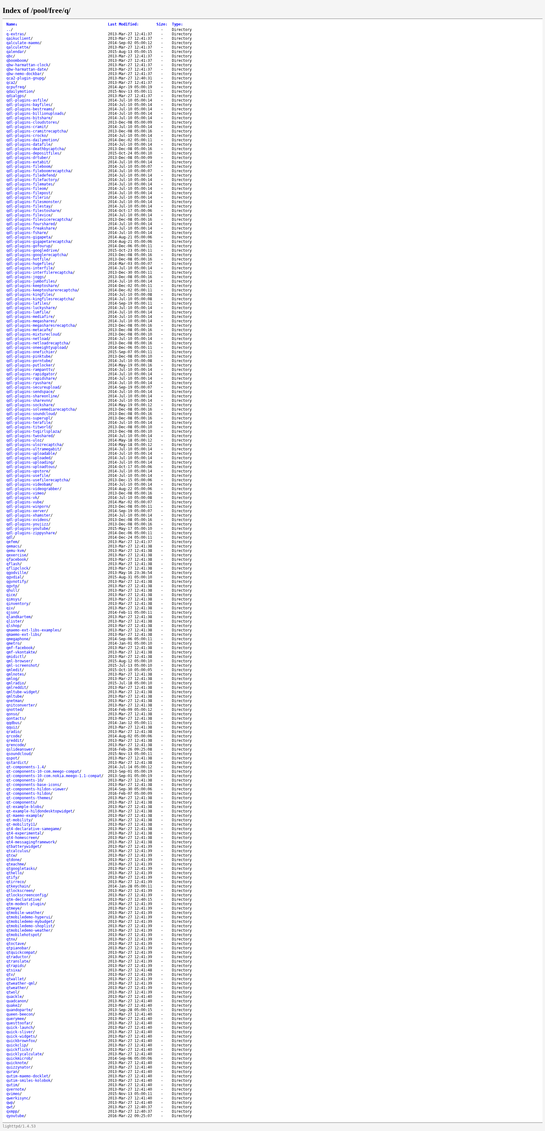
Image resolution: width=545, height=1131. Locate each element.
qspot (11, 758)
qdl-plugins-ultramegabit (32, 449)
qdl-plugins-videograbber (32, 489)
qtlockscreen (19, 890)
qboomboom (16, 60)
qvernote (15, 1089)
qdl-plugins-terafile (28, 422)
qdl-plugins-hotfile (27, 259)
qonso (11, 714)
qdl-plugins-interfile (29, 268)
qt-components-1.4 (25, 767)
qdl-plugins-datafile (28, 144)
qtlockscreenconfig (26, 895)
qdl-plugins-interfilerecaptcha (39, 272)
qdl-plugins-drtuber (27, 157)
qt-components (20, 802)
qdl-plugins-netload (27, 339)
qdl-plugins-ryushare (28, 383)
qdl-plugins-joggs (25, 277)
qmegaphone (17, 639)
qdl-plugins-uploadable (30, 453)
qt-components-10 (24, 780)
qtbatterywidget (22, 846)
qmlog (11, 679)
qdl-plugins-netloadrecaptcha (37, 343)
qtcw (10, 855)
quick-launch (19, 1027)
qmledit (14, 670)
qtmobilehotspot (22, 935)
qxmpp (11, 1111)
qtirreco (15, 882)
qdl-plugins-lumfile (27, 312)
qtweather (16, 988)
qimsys (13, 599)
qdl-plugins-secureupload (32, 387)
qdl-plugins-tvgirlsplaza (32, 431)
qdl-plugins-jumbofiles (30, 281)
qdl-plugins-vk (21, 497)
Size (161, 24)
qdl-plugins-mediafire (29, 316)
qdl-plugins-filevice (28, 215)
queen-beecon (19, 1014)
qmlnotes (15, 674)
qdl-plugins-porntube (28, 361)
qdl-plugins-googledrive (31, 250)
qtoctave (15, 943)
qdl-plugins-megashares (30, 321)
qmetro (13, 643)
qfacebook (16, 559)
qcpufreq (15, 87)
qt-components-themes (28, 798)
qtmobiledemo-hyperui (28, 917)
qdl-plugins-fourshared (30, 224)
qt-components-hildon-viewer (36, 789)
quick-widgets (20, 1036)
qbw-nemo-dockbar (24, 74)
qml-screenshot (21, 665)
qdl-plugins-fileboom (28, 166)
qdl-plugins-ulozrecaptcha (34, 444)
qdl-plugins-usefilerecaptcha (37, 480)
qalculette (17, 47)
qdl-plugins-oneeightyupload (36, 347)
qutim (11, 1085)
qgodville (16, 573)
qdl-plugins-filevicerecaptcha (38, 219)
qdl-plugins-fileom (26, 188)
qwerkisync (17, 1098)
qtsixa (13, 970)
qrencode (15, 745)
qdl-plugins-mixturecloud (32, 334)
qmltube (14, 696)
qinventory (17, 603)
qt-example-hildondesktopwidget (39, 811)
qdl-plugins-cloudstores (31, 122)
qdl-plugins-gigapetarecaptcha (38, 241)
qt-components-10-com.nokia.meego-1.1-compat (53, 776)
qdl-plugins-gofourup (28, 246)
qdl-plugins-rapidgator (30, 374)
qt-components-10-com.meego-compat (42, 771)
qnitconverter (20, 705)
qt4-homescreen (21, 837)
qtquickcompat (20, 952)
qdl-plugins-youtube (27, 528)
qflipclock (17, 568)
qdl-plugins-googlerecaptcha (36, 255)
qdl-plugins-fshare (26, 233)
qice (10, 595)
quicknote (16, 1063)
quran (11, 1071)
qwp (9, 1102)
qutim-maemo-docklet (27, 1076)
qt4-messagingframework (30, 842)
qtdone (13, 860)
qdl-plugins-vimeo (25, 493)
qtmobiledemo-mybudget (29, 921)
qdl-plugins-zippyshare (30, 533)
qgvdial (14, 577)
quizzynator (18, 1067)
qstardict (16, 762)
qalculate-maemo (22, 43)
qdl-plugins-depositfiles (32, 153)
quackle (14, 996)
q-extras (15, 34)
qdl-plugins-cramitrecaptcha (36, 131)
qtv (9, 974)
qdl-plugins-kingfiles (29, 294)
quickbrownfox (20, 1041)
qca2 (10, 82)
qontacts (15, 718)
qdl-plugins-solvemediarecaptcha (40, 409)
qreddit (14, 740)
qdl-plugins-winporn (27, 506)
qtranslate (17, 961)
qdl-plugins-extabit (27, 162)
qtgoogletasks (20, 868)
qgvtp (11, 586)
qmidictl (15, 656)
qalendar (15, 52)
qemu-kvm (15, 550)
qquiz (11, 727)
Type (177, 24)
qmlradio (15, 683)
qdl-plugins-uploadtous (30, 467)
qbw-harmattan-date (26, 69)
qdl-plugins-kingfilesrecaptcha (39, 299)
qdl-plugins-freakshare (30, 228)
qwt (9, 1107)
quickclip (16, 1045)
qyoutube (15, 1116)
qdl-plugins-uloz (24, 440)
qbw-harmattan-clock (27, 65)
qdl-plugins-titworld (28, 427)
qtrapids (15, 966)
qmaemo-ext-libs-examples (32, 630)
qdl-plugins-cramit (26, 127)
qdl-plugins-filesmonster (32, 202)
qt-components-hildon (28, 793)
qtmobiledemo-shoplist (29, 926)
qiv (9, 608)
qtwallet (15, 979)
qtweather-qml (20, 983)
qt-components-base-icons (32, 784)
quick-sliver (19, 1032)
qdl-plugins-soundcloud (30, 414)
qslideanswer (19, 749)
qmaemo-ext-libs (22, 634)
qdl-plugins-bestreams (29, 109)
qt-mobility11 (20, 824)
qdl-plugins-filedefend (30, 175)
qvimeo (13, 1094)
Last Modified (123, 24)
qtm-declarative (22, 899)
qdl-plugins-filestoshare (32, 210)
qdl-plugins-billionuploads (35, 113)
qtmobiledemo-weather (28, 930)
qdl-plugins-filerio (27, 197)
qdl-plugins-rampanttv (29, 369)
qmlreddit (16, 687)
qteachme (15, 864)
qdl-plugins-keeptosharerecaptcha (41, 290)
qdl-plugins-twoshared (29, 436)
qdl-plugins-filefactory (31, 180)
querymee (15, 1019)
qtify (11, 877)
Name (11, 24)
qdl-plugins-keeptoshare (31, 286)
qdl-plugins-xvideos (27, 520)
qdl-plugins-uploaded (28, 458)
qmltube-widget (21, 692)
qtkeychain (17, 886)
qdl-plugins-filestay (28, 206)
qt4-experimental (24, 833)
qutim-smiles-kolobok (28, 1080)
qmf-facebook (19, 648)
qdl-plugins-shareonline (31, 396)
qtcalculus (17, 851)
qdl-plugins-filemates (29, 184)
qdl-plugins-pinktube (28, 356)
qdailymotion (19, 91)
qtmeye (13, 908)
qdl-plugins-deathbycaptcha (35, 149)
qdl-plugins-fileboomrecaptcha (38, 171)
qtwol (11, 992)
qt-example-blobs (24, 807)
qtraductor (17, 957)
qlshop (13, 626)
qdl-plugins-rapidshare (30, 378)
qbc (9, 56)
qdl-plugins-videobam (28, 484)
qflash (13, 564)
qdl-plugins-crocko (26, 135)
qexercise (16, 555)
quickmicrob (18, 1058)
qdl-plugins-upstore (27, 471)
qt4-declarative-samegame (32, 829)
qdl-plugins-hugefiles (29, 263)
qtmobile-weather (24, 913)
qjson (11, 612)
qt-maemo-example (24, 815)
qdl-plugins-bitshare (28, 118)
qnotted (14, 709)
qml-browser (18, 661)
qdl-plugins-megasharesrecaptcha (40, 325)
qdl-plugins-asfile (26, 100)
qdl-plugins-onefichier (30, 352)
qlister (14, 621)
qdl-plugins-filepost (28, 193)
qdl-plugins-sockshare (29, 405)
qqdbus (13, 723)
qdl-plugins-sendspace (29, 392)
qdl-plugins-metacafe (28, 330)
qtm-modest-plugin (25, 904)
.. (8, 29)
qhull (11, 590)
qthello (14, 873)
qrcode (13, 736)
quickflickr (18, 1049)
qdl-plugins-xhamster (28, 515)
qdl (9, 537)
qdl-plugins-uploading (29, 462)
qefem (11, 542)
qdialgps (15, 96)
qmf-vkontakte (20, 652)
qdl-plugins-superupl (28, 418)
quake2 (13, 1005)
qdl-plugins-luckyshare (30, 308)
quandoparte (18, 1010)
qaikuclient (18, 38)
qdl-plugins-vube (24, 502)
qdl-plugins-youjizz (27, 524)
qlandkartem (18, 617)
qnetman (14, 701)
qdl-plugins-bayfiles (28, 105)
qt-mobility (18, 820)
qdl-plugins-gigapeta (28, 237)
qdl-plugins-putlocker (29, 365)
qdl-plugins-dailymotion (31, 140)
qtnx (10, 939)
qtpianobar (17, 948)
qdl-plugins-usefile (27, 475)
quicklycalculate (24, 1054)
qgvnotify (16, 581)
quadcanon (16, 1001)
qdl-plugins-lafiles (27, 303)
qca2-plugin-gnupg (25, 78)
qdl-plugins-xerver (26, 511)
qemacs (13, 546)
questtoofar (18, 1023)
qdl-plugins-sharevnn (28, 400)
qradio (13, 732)
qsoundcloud (18, 754)
